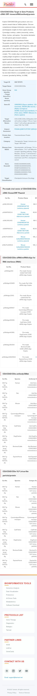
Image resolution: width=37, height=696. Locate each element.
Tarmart (8, 630)
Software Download (12, 605)
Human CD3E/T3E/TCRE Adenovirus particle (23, 231)
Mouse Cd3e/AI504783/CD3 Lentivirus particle (23, 247)
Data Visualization (12, 591)
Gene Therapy (11, 620)
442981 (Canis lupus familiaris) (24, 111)
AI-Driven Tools (11, 598)
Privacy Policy (11, 693)
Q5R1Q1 (34, 129)
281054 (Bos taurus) (28, 106)
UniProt (8, 648)
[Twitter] (20, 671)
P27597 (28, 129)
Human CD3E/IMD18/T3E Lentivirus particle (23, 222)
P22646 (17, 129)
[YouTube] (26, 671)
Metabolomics (11, 602)
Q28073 (22, 129)
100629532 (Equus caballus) (23, 104)
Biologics (9, 626)
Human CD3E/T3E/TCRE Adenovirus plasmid (23, 214)
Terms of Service (24, 693)
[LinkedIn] (13, 671)
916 (15, 90)
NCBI (8, 645)
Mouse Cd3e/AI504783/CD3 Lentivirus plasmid (23, 239)
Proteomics (10, 595)
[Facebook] (7, 671)
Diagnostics (10, 623)
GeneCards (10, 651)
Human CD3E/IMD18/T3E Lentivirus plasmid (23, 206)
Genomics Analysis (12, 588)
